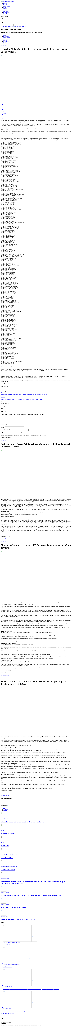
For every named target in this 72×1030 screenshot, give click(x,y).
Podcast (5, 10)
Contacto (5, 3)
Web (2, 432)
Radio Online (6, 13)
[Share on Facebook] (37, 104)
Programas (5, 11)
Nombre (3, 427)
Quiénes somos (6, 12)
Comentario (4, 424)
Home (4, 7)
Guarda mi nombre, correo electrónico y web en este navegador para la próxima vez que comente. (24, 435)
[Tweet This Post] (37, 105)
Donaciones (6, 4)
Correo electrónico (5, 429)
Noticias (5, 8)
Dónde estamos (6, 6)
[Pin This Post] (37, 107)
